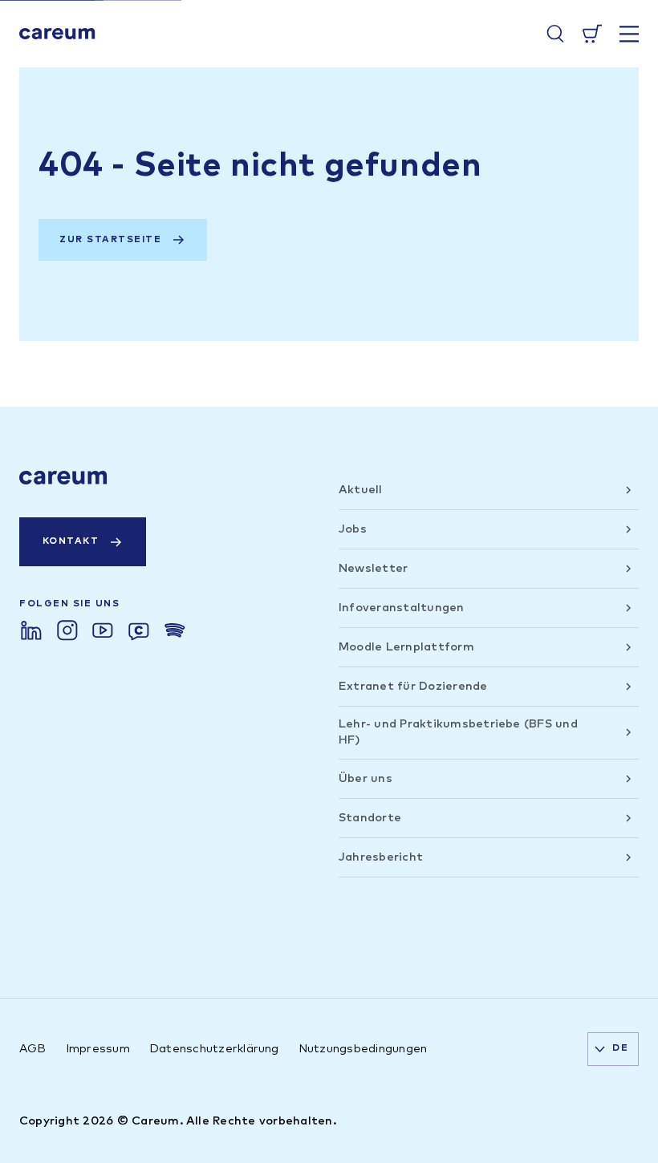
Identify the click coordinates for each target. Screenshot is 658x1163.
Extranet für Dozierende (413, 686)
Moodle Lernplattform (406, 647)
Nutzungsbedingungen (363, 1049)
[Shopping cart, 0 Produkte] (592, 33)
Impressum (98, 1049)
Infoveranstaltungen (402, 608)
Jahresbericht (381, 857)
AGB (33, 1049)
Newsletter (373, 568)
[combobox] (613, 1049)
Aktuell (361, 490)
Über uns (365, 778)
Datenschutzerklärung (214, 1049)
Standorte (370, 818)
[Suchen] (555, 33)
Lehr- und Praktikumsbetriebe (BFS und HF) (458, 732)
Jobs (353, 529)
